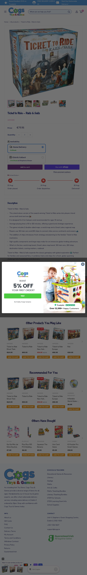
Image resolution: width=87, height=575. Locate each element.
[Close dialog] (82, 264)
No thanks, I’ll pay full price (22, 302)
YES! (23, 296)
